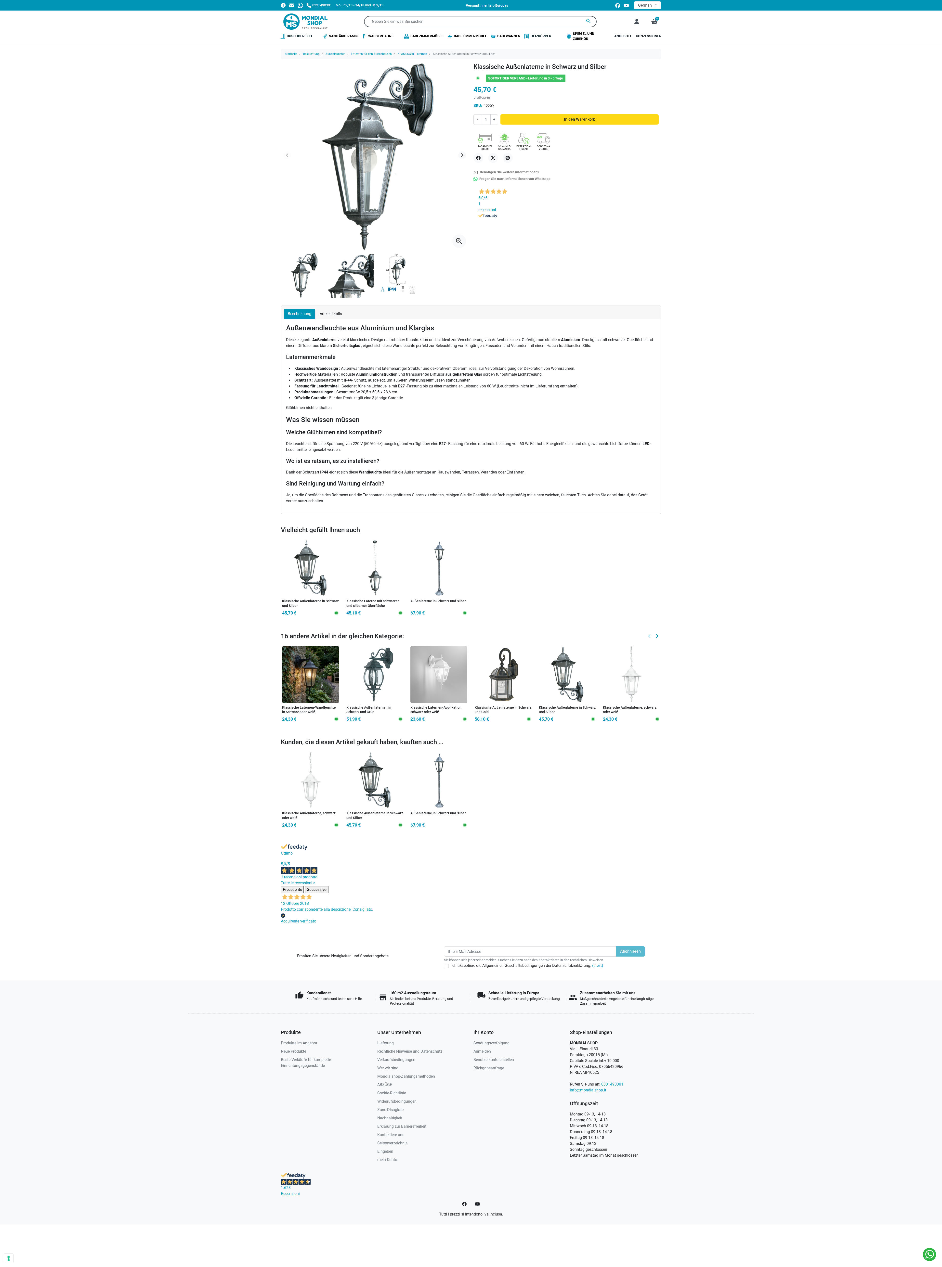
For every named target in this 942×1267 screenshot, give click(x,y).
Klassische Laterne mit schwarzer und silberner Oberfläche (372, 603)
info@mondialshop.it (588, 1090)
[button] (654, 21)
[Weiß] (307, 711)
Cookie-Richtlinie (391, 1093)
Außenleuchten (335, 54)
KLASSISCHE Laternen (412, 54)
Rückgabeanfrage (488, 1068)
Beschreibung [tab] (299, 313)
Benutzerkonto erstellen (493, 1059)
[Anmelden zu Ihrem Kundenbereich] (637, 21)
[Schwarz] (313, 711)
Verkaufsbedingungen (396, 1059)
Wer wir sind (387, 1068)
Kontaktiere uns (390, 1134)
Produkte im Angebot (299, 1043)
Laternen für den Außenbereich (371, 54)
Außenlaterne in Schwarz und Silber (438, 601)
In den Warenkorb (579, 119)
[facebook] (617, 5)
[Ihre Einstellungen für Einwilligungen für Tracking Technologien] (8, 1258)
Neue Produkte (293, 1051)
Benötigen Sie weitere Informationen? (506, 172)
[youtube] (626, 5)
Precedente (292, 889)
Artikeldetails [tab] (331, 313)
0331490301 (612, 1084)
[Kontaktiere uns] (291, 5)
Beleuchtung (311, 54)
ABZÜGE (384, 1084)
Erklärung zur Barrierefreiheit (401, 1126)
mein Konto (387, 1159)
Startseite (291, 54)
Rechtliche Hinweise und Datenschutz (409, 1051)
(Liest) (597, 965)
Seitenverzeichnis (392, 1143)
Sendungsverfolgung (491, 1043)
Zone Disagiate (390, 1109)
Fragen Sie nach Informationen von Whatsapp (514, 179)
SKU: (477, 105)
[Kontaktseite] (283, 5)
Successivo (317, 889)
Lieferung (385, 1043)
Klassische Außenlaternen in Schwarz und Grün (368, 709)
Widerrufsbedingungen (397, 1101)
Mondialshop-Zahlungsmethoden (406, 1076)
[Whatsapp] (300, 5)
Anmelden (482, 1051)
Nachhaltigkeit (389, 1118)
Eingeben (385, 1151)
